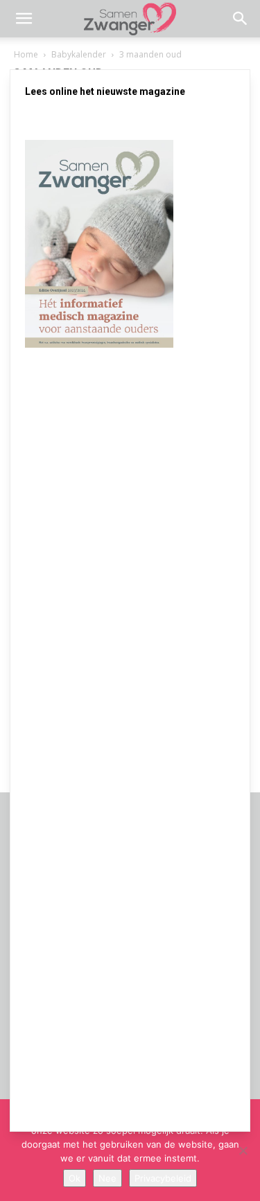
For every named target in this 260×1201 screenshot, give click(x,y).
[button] (23, 18)
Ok (74, 1178)
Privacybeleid (163, 1178)
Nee (107, 1178)
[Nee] (243, 1150)
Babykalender (78, 54)
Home (26, 54)
